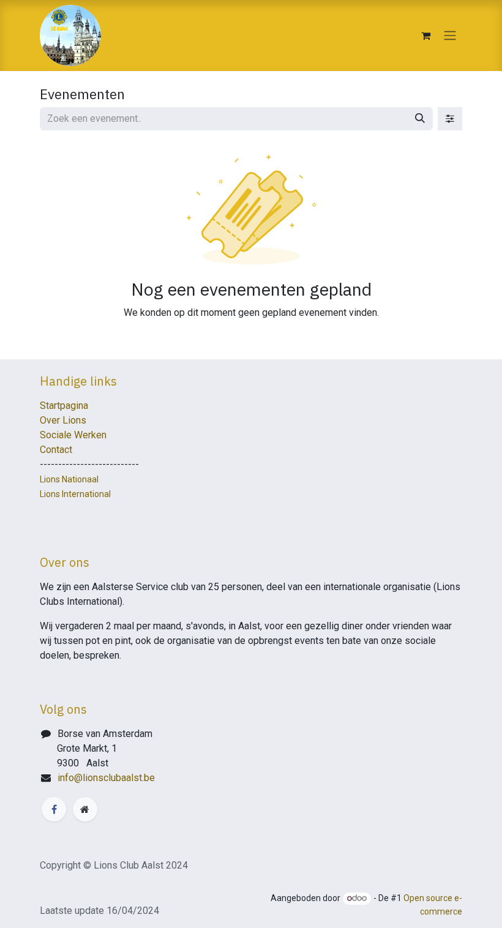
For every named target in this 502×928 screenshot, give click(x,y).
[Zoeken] (420, 118)
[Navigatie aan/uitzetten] (450, 35)
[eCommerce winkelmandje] (425, 35)
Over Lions (63, 420)
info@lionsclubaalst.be (106, 778)
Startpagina (64, 405)
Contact (56, 449)
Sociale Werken (73, 435)
